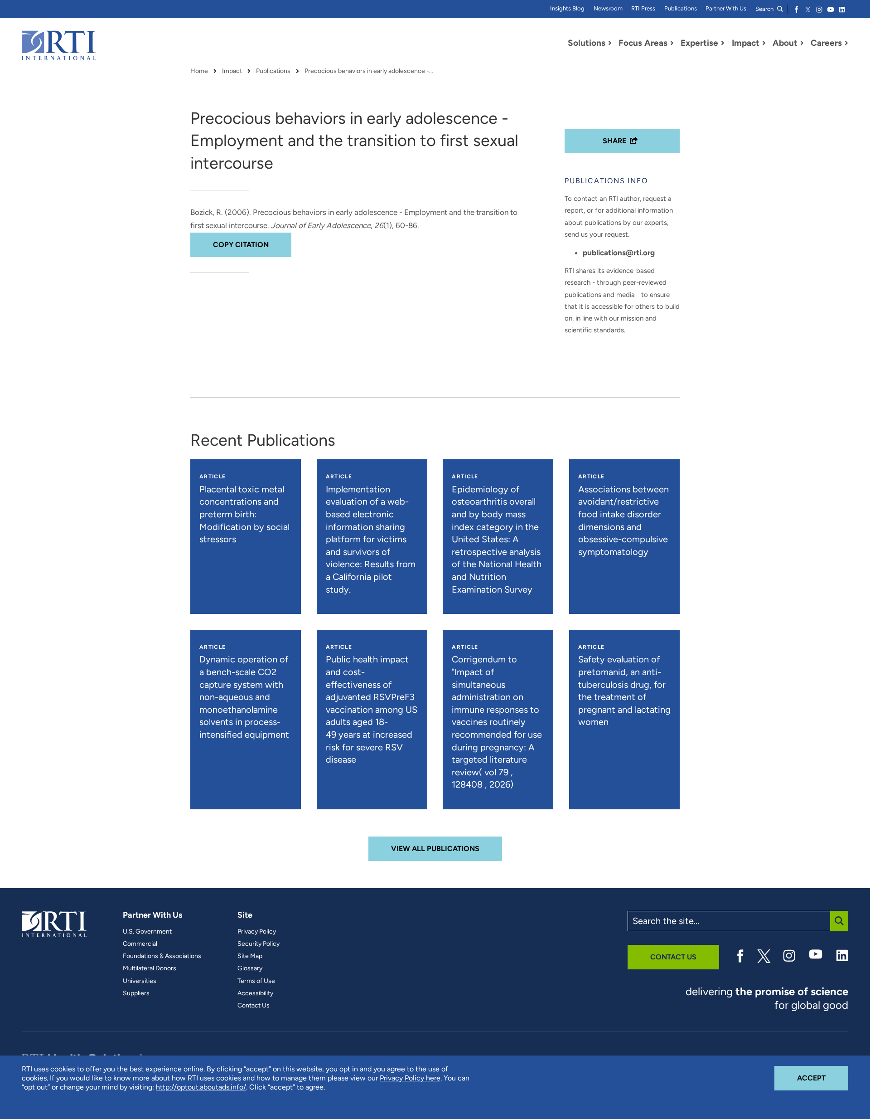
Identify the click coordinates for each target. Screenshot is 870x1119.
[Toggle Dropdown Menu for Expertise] (723, 43)
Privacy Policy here (410, 1078)
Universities (139, 981)
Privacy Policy (256, 932)
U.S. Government (147, 932)
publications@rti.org (619, 252)
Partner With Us (726, 8)
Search (765, 8)
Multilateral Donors (149, 968)
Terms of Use (256, 981)
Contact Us (253, 1005)
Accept (822, 1077)
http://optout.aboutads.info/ (201, 1087)
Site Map (249, 956)
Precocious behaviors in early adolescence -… (368, 71)
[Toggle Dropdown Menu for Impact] (764, 43)
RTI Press (643, 8)
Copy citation (241, 244)
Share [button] (614, 140)
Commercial (140, 944)
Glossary (249, 968)
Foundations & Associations (162, 956)
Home (199, 71)
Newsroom (608, 8)
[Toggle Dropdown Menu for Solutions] (610, 43)
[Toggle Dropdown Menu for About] (802, 43)
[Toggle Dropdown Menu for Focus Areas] (672, 43)
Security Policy (258, 944)
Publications (680, 8)
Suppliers (136, 993)
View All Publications (435, 848)
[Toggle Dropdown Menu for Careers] (846, 43)
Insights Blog (567, 8)
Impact (232, 71)
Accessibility (255, 993)
